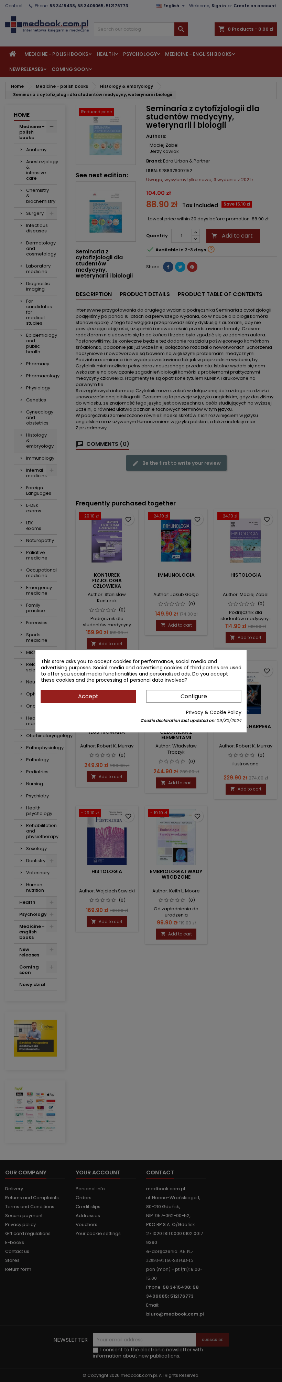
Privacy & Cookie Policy (213, 712)
